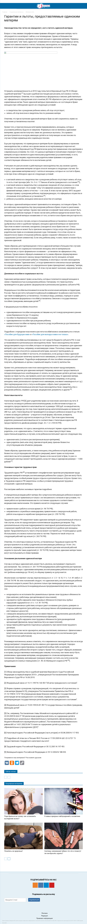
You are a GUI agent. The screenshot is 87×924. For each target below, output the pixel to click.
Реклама (45, 913)
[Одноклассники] (35, 885)
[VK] (40, 885)
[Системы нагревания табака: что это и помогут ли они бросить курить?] (63, 836)
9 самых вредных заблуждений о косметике (62, 816)
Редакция (44, 916)
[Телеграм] (46, 885)
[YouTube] (51, 885)
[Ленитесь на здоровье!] (23, 836)
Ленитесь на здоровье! (13, 851)
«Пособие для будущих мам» (17, 334)
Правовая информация (44, 918)
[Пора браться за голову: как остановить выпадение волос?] (23, 801)
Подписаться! (34, 900)
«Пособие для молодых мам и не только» (50, 334)
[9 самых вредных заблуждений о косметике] (63, 801)
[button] (84, 6)
